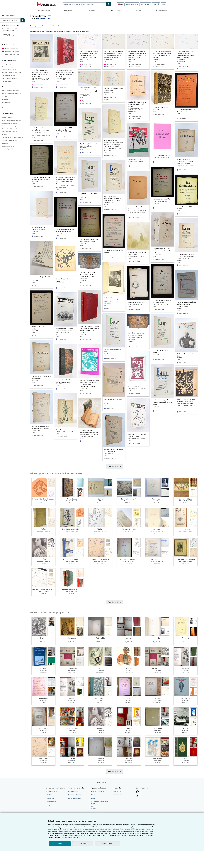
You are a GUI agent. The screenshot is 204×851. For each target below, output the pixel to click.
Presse (93, 794)
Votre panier (49, 805)
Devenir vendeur (161, 11)
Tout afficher (19, 39)
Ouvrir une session (132, 4)
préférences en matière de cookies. (104, 833)
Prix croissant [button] (57, 26)
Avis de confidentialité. (72, 837)
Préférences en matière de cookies (99, 807)
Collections (68, 11)
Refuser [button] (83, 844)
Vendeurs (138, 11)
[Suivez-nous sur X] (137, 796)
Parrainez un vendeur (74, 798)
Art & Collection (115, 11)
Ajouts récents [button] (47, 26)
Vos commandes (51, 801)
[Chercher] (108, 4)
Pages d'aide (117, 791)
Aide (163, 4)
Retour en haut (102, 782)
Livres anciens (90, 11)
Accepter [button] (60, 844)
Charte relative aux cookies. (79, 835)
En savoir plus (84, 31)
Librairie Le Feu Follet (43, 18)
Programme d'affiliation (75, 794)
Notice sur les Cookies (97, 812)
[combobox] (84, 4)
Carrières (93, 798)
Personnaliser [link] (107, 844)
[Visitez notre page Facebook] (137, 791)
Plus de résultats (114, 466)
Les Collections (8, 15)
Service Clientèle (118, 794)
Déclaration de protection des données (99, 802)
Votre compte (145, 4)
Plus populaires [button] (35, 26)
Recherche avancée (43, 11)
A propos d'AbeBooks (97, 791)
